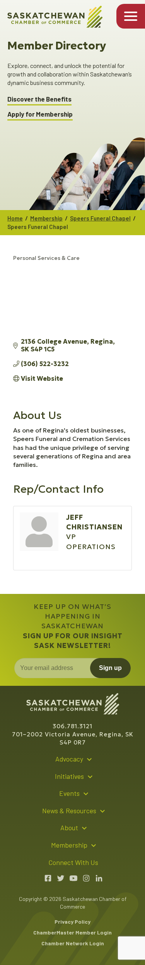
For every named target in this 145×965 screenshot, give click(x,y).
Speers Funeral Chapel (100, 218)
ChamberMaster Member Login (72, 932)
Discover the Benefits (39, 99)
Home (15, 218)
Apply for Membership (40, 114)
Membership (46, 218)
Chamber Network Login (72, 943)
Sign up (110, 668)
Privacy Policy (72, 921)
